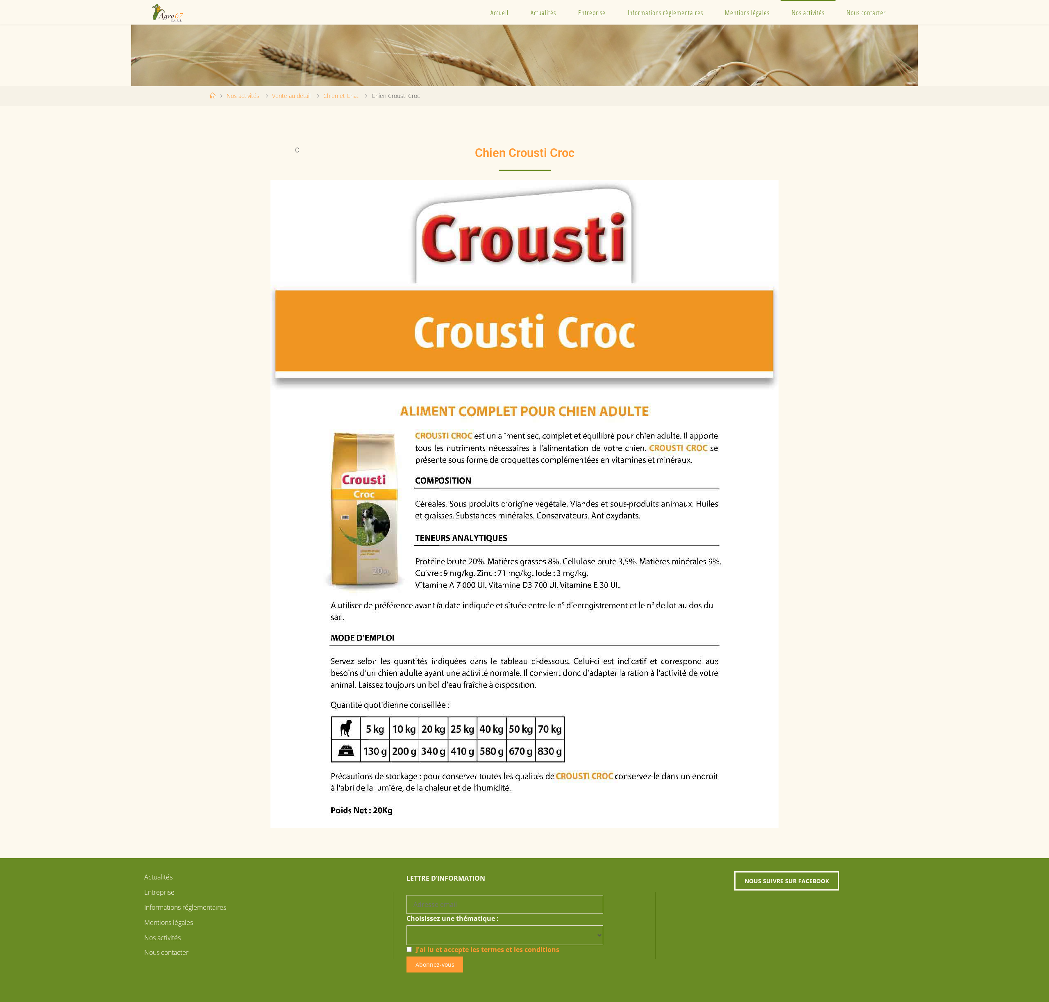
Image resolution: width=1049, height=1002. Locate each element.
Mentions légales (747, 12)
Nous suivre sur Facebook (787, 881)
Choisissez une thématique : (452, 918)
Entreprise (592, 12)
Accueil (499, 12)
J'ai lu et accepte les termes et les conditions (487, 949)
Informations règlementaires (665, 12)
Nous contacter (866, 12)
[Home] (213, 96)
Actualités (543, 12)
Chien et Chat (341, 96)
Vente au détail (291, 96)
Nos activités (808, 12)
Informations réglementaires (185, 907)
